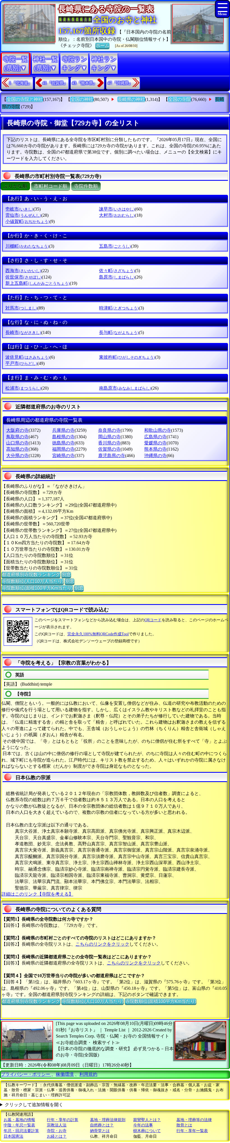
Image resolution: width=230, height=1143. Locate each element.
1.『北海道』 (20, 83)
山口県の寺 (17, 443)
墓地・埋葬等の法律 (194, 1120)
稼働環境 (65, 1074)
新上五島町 (37, 283)
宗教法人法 (56, 1125)
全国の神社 (82, 99)
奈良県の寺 (109, 430)
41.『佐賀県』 (55, 83)
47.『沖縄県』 (120, 83)
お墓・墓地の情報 (19, 1120)
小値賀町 (27, 221)
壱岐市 (19, 209)
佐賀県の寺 (109, 449)
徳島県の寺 (63, 443)
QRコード (153, 620)
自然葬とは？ (102, 1125)
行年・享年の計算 (62, 1120)
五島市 (115, 246)
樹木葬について (147, 1131)
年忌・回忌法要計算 (21, 1131)
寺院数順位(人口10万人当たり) (32, 581)
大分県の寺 (17, 455)
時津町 (119, 308)
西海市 (23, 270)
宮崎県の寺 (63, 455)
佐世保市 (23, 277)
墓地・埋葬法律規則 (107, 1120)
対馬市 (21, 308)
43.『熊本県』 (84, 83)
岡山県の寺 (109, 436)
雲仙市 (23, 215)
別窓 (66, 574)
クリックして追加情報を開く (34, 1104)
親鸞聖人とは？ (147, 1120)
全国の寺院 (179, 99)
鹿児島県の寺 (111, 455)
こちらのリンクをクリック (102, 944)
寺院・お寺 (56, 1131)
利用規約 (88, 1074)
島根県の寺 (63, 436)
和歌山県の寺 (157, 430)
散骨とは (184, 1125)
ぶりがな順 (15, 186)
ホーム (102, 45)
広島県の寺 (155, 436)
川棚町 (27, 246)
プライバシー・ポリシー (26, 1074)
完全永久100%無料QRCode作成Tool (98, 634)
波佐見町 (27, 357)
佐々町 (117, 270)
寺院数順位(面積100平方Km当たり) (37, 588)
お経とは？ (56, 1136)
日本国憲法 (13, 1136)
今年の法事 (143, 1125)
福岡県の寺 (63, 449)
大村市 (117, 215)
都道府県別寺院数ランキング (31, 574)
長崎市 (23, 332)
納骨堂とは (100, 1131)
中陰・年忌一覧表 (19, 1125)
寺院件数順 (86, 186)
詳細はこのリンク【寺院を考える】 (37, 894)
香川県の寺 (109, 443)
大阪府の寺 (17, 430)
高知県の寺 (17, 449)
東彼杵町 (127, 357)
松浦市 (23, 388)
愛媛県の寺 (155, 443)
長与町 (119, 332)
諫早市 (117, 209)
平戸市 (21, 363)
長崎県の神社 (131, 99)
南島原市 (125, 388)
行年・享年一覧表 (192, 1131)
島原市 (117, 277)
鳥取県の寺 (17, 436)
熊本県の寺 (155, 449)
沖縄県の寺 (155, 455)
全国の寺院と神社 (25, 99)
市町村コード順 (50, 186)
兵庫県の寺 (63, 430)
